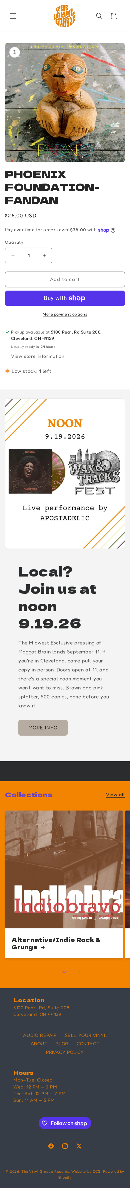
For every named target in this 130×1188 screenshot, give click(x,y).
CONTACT (88, 1043)
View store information (37, 356)
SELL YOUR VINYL (86, 1035)
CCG (97, 1171)
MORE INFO (43, 727)
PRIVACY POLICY (65, 1052)
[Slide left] (50, 972)
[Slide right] (79, 972)
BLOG (62, 1043)
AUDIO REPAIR (40, 1035)
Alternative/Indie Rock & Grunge (56, 943)
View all (115, 794)
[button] (13, 16)
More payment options (65, 314)
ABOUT (39, 1043)
